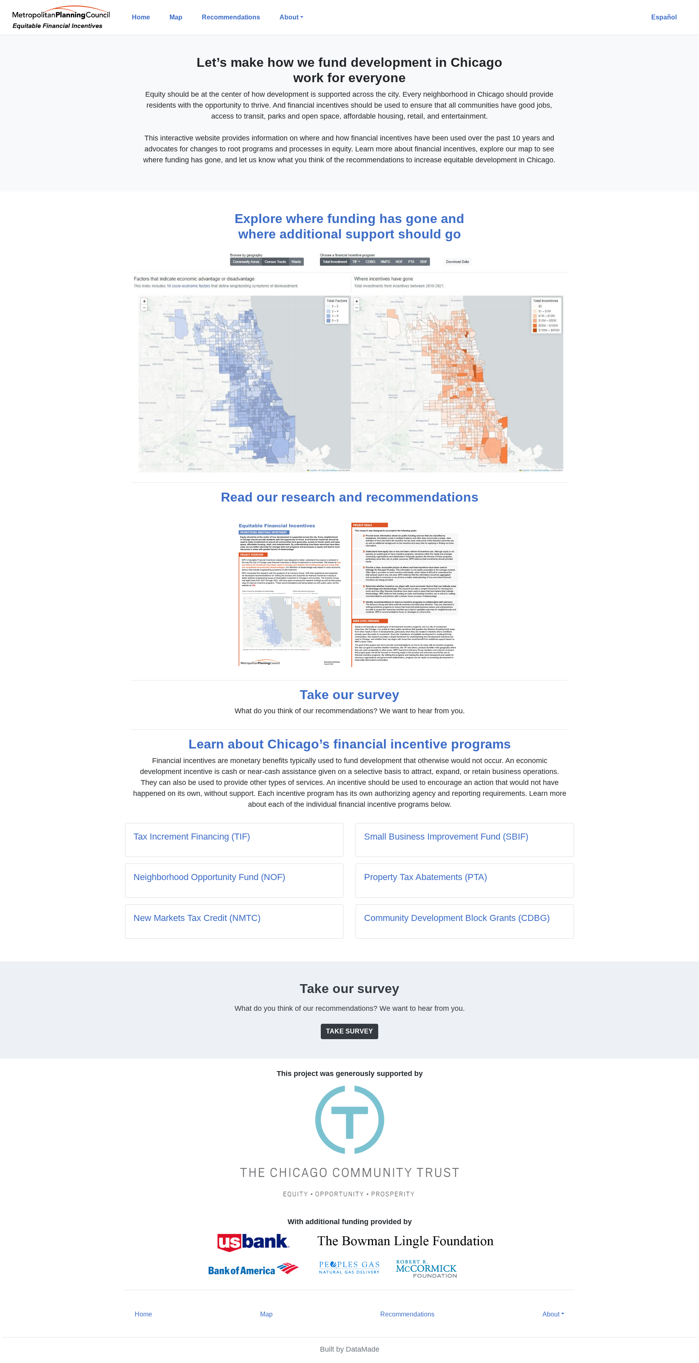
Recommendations (231, 17)
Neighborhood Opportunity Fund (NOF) (209, 877)
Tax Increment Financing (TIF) (191, 836)
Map (175, 17)
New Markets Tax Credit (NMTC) (197, 918)
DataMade (362, 1349)
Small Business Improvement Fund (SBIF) (446, 836)
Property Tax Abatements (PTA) (425, 877)
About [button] (289, 17)
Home (141, 17)
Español (664, 17)
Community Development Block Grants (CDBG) (457, 918)
